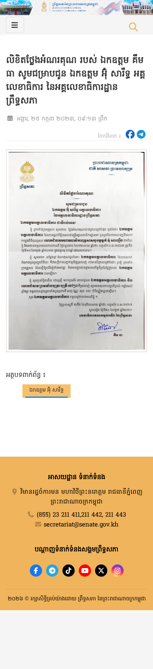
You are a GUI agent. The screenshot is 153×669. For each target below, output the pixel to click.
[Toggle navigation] (15, 25)
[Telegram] (52, 570)
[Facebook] (36, 570)
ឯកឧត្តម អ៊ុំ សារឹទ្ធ (46, 390)
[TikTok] (68, 570)
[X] (101, 570)
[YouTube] (85, 570)
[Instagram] (117, 570)
